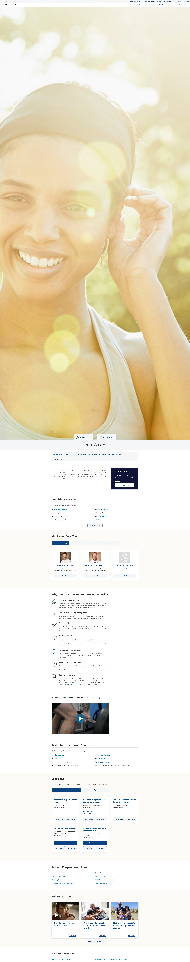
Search (187, 4)
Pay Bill (174, 1)
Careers (179, 1)
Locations (174, 4)
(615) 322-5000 (186, 1)
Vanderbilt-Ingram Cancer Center (65, 800)
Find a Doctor (133, 4)
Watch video (72, 936)
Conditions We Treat (58, 454)
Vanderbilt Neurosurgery (65, 828)
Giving (180, 4)
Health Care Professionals (162, 4)
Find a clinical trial (73, 684)
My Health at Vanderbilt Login (148, 1)
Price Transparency (167, 1)
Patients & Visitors (143, 4)
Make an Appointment (135, 1)
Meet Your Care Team (72, 454)
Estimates (159, 1)
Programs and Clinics (94, 454)
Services (152, 4)
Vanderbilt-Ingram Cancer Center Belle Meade (94, 800)
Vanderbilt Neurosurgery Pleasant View (94, 829)
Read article (102, 936)
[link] (65, 920)
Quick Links (3, 1)
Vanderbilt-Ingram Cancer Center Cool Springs (124, 800)
